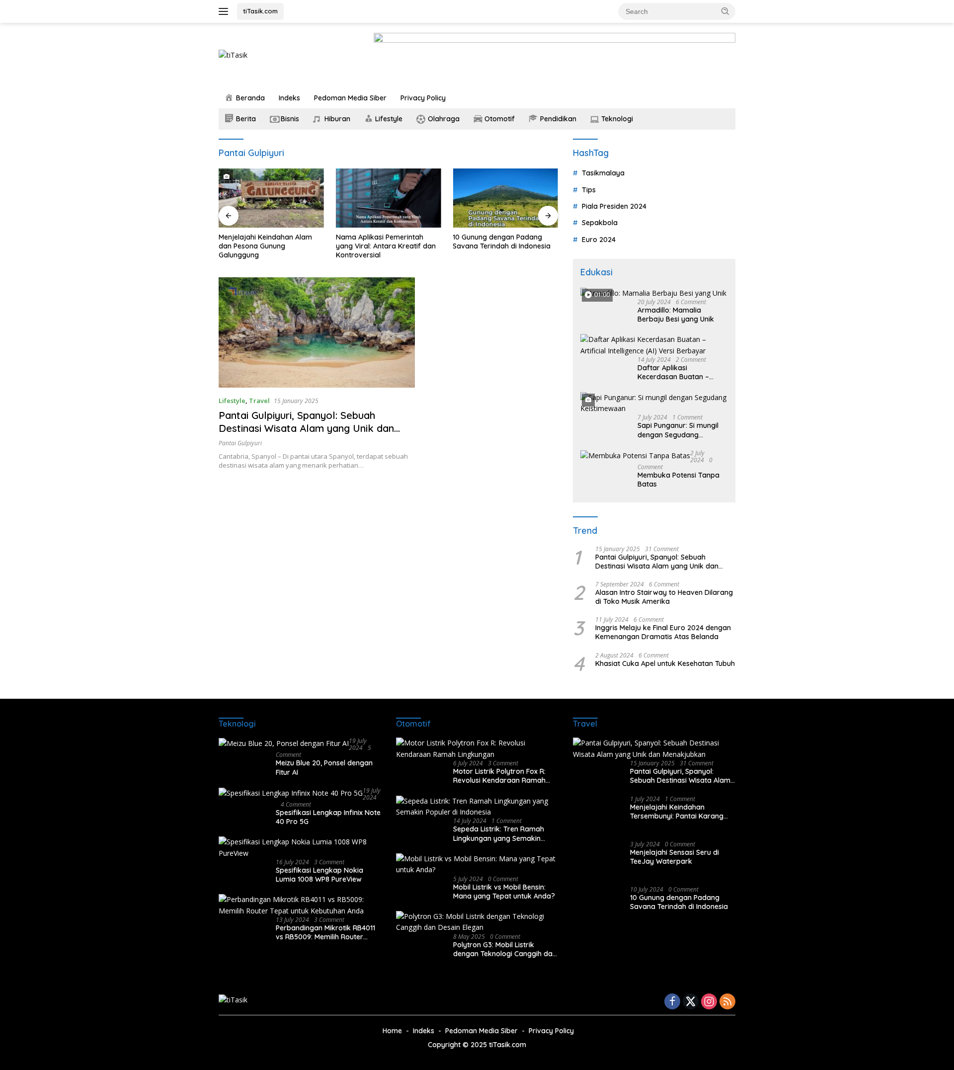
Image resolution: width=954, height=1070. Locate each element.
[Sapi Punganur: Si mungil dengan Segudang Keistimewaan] (654, 403)
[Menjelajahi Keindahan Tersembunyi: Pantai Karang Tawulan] (598, 814)
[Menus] (225, 11)
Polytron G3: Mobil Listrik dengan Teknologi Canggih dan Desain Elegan (504, 949)
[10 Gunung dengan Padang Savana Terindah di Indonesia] (465, 198)
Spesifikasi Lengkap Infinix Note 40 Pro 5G (328, 817)
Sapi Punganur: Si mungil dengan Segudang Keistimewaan (677, 430)
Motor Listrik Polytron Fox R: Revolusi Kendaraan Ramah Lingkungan (499, 776)
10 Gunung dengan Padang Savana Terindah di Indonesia (461, 241)
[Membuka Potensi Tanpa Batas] (635, 455)
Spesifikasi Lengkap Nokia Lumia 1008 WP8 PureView (319, 875)
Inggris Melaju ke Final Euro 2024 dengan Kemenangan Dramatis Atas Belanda (663, 632)
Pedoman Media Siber (350, 97)
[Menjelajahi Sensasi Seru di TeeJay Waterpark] (598, 859)
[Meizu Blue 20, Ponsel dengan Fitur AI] (284, 743)
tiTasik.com (260, 11)
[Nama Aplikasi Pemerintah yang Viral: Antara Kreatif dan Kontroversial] (347, 198)
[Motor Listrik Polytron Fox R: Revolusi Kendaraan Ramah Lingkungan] (477, 749)
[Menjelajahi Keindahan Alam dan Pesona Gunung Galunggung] (230, 198)
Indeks (289, 97)
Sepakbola (600, 222)
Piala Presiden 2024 (614, 206)
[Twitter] (691, 1002)
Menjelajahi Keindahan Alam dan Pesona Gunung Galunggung (224, 246)
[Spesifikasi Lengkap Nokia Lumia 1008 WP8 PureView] (300, 847)
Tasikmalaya (603, 172)
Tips (589, 189)
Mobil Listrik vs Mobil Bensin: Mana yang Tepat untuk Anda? (504, 892)
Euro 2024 (599, 239)
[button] (725, 11)
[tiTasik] (233, 54)
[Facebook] (672, 1002)
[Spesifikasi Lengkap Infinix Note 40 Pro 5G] (291, 793)
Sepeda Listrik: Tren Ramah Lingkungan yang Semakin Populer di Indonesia (498, 833)
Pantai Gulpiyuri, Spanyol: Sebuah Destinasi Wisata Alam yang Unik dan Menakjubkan (306, 428)
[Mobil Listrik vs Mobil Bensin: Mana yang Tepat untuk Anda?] (477, 864)
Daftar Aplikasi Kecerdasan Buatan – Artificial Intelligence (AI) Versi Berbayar (676, 372)
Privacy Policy (423, 97)
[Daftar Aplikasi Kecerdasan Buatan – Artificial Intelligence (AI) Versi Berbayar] (654, 345)
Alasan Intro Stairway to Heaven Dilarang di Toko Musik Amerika (664, 597)
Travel (259, 400)
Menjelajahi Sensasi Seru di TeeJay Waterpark (674, 857)
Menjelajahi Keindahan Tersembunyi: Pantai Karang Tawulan (676, 812)
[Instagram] (709, 1002)
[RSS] (727, 1002)
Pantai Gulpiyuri (240, 443)
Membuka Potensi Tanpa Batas (678, 480)
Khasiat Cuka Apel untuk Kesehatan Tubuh (665, 663)
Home (392, 1030)
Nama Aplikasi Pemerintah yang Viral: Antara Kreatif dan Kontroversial (345, 246)
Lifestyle (232, 400)
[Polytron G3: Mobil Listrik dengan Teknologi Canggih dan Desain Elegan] (477, 922)
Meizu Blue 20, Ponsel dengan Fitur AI (324, 767)
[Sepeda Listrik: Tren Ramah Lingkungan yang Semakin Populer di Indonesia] (477, 807)
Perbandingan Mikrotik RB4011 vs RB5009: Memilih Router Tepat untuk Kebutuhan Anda (325, 932)
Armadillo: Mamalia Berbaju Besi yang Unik (675, 315)
